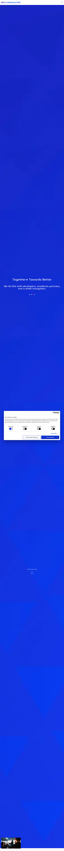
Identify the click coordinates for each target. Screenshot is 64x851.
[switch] (24, 429)
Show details (54, 433)
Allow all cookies (50, 437)
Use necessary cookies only (32, 437)
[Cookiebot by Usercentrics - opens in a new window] (53, 413)
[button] (62, 2)
